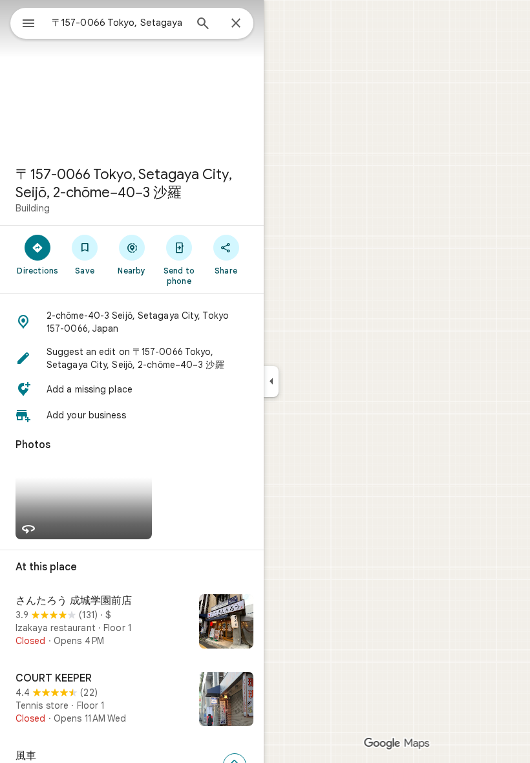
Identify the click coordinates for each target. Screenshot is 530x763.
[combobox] (118, 22)
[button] (132, 322)
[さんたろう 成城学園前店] (132, 622)
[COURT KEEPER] (132, 700)
